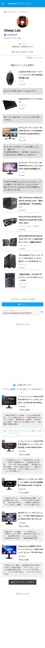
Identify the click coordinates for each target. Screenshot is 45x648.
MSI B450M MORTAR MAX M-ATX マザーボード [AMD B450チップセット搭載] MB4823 (30, 239)
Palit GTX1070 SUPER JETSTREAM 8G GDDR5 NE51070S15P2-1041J (30, 220)
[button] (42, 312)
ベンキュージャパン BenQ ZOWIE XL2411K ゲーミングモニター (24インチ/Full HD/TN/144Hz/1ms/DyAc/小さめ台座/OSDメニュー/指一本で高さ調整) (30, 402)
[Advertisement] (22, 349)
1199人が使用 (24, 410)
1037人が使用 (24, 455)
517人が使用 (24, 493)
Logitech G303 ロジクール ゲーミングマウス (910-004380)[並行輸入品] (30, 75)
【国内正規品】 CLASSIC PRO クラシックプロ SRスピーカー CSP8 (31, 277)
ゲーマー (13, 12)
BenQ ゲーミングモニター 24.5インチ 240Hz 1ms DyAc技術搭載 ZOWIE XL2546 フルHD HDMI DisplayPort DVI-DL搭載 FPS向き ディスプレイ (30, 485)
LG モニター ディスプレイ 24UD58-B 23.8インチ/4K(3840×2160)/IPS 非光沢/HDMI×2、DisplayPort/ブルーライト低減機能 (31, 134)
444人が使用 (24, 560)
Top (5, 12)
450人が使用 (24, 526)
